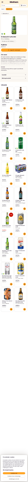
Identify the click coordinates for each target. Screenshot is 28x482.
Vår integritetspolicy (8, 470)
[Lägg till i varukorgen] (11, 108)
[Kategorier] (2, 2)
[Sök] (2, 5)
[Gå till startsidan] (14, 2)
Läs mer (3, 66)
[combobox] (11, 5)
